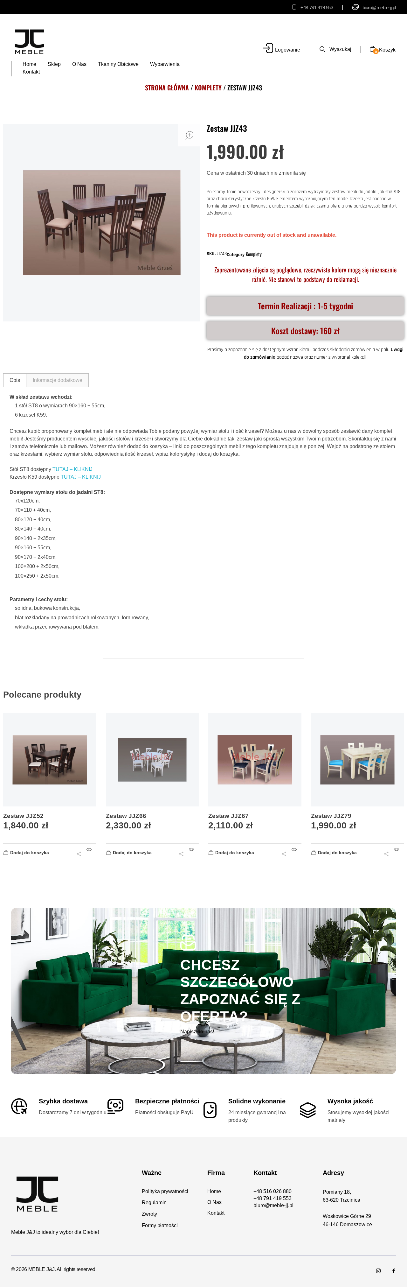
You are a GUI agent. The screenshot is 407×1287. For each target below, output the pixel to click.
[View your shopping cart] (370, 49)
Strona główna (167, 87)
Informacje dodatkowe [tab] (57, 380)
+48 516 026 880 (272, 1191)
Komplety (208, 87)
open (189, 135)
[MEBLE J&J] (29, 41)
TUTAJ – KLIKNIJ (72, 469)
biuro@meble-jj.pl (379, 7)
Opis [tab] (15, 380)
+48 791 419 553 (316, 7)
